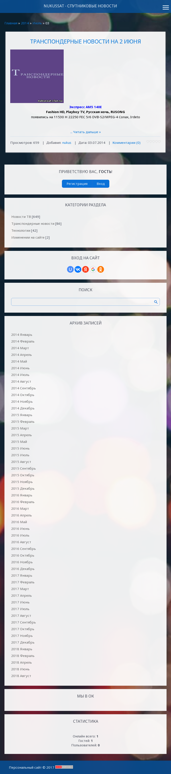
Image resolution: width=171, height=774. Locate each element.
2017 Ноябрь (22, 635)
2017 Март (20, 588)
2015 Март (20, 428)
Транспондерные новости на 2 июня (85, 41)
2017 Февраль (23, 582)
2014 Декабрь (23, 408)
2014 (25, 23)
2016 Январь (21, 495)
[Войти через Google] (93, 269)
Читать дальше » (87, 132)
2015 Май (19, 441)
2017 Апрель (21, 595)
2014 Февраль (23, 341)
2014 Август (21, 381)
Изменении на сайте (28, 237)
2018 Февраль (23, 655)
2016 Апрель (21, 515)
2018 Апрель (21, 662)
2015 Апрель (21, 435)
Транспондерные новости (32, 223)
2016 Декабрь (23, 568)
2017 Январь (21, 575)
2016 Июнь (20, 528)
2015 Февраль (23, 421)
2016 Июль (20, 535)
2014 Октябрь (22, 394)
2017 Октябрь (22, 629)
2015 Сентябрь (23, 468)
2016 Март (20, 508)
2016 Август (21, 542)
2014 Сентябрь (23, 388)
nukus (66, 142)
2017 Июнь (20, 602)
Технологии (20, 230)
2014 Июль (20, 374)
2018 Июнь (20, 669)
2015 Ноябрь (22, 481)
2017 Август (21, 615)
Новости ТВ (21, 216)
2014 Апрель (21, 354)
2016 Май (19, 522)
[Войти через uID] (70, 269)
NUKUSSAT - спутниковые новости (80, 5)
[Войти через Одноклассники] (100, 269)
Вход (101, 183)
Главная (10, 23)
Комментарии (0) (126, 142)
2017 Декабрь (23, 642)
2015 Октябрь (22, 475)
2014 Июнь (20, 368)
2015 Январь (21, 415)
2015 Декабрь (23, 488)
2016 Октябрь (22, 555)
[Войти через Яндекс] (85, 269)
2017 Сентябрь (23, 622)
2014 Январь (21, 334)
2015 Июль (20, 455)
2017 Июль (20, 609)
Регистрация (77, 183)
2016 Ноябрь (22, 562)
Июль (37, 23)
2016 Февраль (23, 501)
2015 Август (21, 461)
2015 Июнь (20, 448)
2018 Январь (21, 649)
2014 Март (20, 348)
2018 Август (21, 675)
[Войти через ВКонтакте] (78, 269)
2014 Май (19, 361)
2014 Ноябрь (22, 401)
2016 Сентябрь (23, 548)
